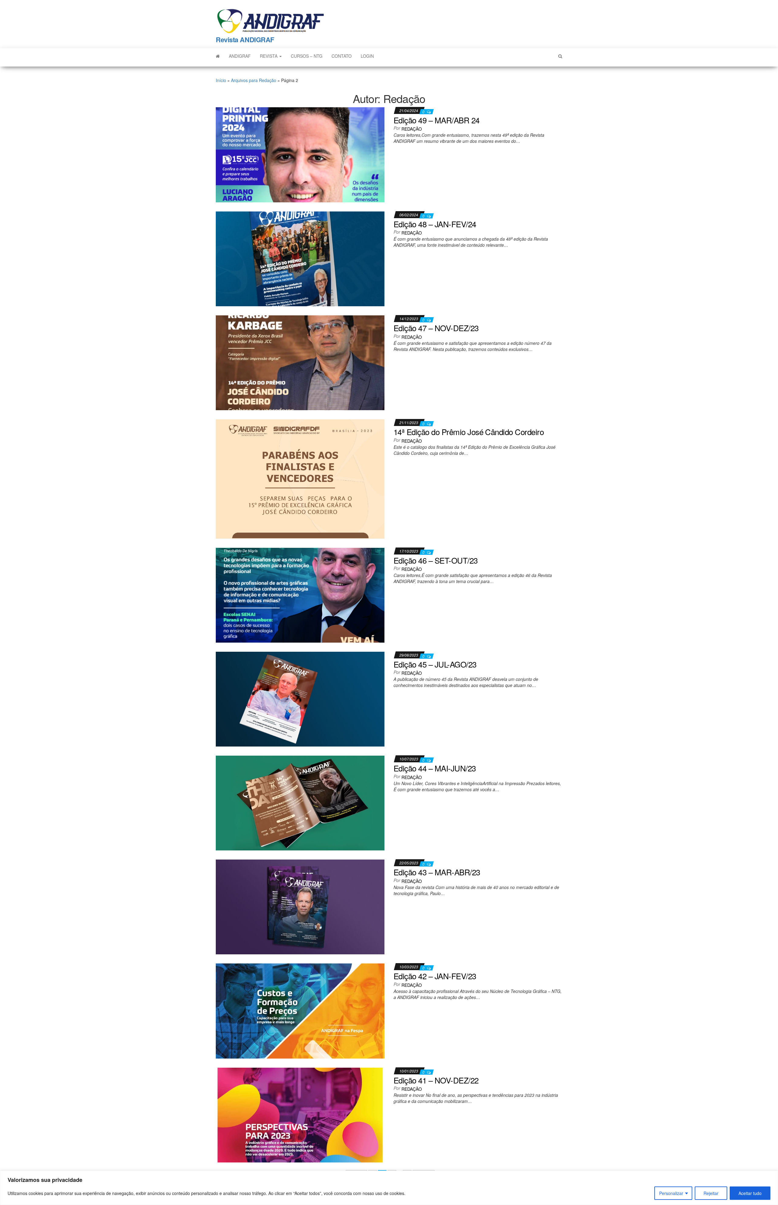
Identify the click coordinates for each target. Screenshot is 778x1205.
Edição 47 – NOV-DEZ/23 (436, 327)
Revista (269, 56)
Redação (411, 129)
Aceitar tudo (750, 1193)
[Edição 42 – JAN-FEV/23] (300, 1010)
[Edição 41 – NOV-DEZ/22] (300, 1114)
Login (367, 56)
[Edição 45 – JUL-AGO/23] (300, 698)
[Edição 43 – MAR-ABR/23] (300, 906)
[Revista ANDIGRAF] (217, 56)
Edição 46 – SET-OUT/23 (436, 560)
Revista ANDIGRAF (245, 39)
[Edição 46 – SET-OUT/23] (300, 594)
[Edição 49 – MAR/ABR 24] (300, 154)
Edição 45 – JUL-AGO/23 (435, 664)
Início (221, 80)
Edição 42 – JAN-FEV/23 (435, 975)
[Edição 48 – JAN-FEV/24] (300, 258)
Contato (342, 56)
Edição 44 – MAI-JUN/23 (435, 768)
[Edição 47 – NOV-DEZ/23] (300, 362)
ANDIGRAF (240, 56)
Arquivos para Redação (253, 80)
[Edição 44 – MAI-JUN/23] (300, 802)
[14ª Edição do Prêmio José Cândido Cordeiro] (300, 478)
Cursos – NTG (306, 56)
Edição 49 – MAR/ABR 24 (437, 119)
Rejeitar (711, 1193)
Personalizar (671, 1193)
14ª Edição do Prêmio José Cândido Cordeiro (469, 431)
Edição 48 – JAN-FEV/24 (435, 223)
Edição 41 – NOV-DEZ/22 (436, 1080)
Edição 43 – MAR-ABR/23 (437, 871)
